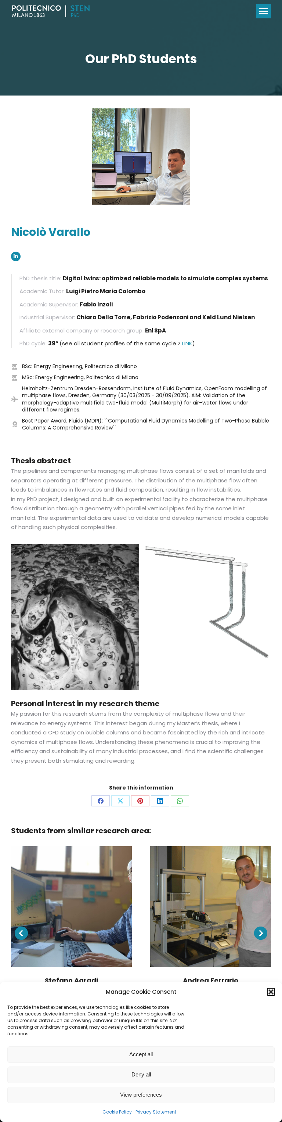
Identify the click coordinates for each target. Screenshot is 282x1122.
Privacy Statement (155, 1112)
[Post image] (71, 906)
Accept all (141, 1054)
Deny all (141, 1074)
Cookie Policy (117, 1112)
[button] (271, 992)
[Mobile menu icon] (263, 11)
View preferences (141, 1095)
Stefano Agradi (71, 980)
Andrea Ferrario (210, 980)
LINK (187, 343)
